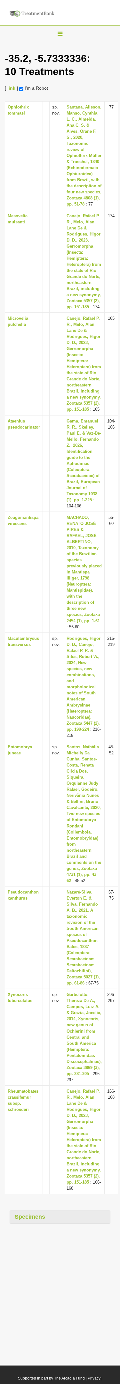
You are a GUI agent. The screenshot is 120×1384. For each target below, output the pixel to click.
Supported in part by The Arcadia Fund (51, 1378)
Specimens (30, 1217)
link (11, 88)
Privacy (94, 1378)
